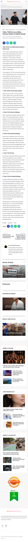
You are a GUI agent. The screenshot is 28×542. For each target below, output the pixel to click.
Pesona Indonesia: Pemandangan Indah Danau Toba (18, 380)
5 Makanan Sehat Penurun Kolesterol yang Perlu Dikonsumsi (8, 236)
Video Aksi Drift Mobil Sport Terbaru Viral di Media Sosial (18, 467)
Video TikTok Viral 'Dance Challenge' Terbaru (14, 275)
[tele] (14, 42)
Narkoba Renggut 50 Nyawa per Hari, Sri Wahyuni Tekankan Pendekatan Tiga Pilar (20, 237)
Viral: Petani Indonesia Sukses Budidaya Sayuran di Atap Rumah (14, 333)
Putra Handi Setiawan (21, 29)
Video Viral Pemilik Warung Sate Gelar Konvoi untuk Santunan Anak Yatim (14, 307)
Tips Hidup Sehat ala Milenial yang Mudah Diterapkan (18, 424)
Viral (6, 5)
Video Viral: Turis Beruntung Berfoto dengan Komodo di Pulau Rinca (17, 372)
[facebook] (4, 42)
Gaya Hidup (10, 222)
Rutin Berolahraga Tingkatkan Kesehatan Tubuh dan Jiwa (19, 416)
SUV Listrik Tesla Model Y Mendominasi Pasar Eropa (11, 453)
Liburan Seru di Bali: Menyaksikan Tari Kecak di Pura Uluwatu (13, 366)
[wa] (11, 42)
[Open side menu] (1, 1)
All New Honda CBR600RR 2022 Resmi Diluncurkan (18, 459)
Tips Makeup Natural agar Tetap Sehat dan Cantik (12, 409)
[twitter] (7, 42)
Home (2, 5)
